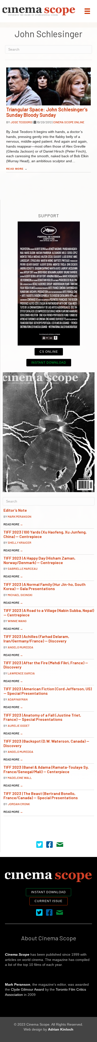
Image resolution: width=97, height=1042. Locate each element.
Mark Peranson (19, 516)
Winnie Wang (17, 621)
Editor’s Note (15, 510)
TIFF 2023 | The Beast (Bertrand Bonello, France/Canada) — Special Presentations (40, 795)
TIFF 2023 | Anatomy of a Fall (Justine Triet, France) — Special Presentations (42, 717)
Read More (16, 168)
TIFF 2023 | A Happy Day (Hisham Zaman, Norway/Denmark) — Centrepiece (39, 560)
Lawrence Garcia (21, 673)
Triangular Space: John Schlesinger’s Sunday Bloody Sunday (47, 112)
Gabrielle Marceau (23, 568)
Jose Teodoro (21, 122)
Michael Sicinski (20, 595)
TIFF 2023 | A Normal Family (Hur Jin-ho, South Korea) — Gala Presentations (44, 586)
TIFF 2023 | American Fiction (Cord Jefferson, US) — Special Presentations (47, 690)
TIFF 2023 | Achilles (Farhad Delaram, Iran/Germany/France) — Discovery (36, 638)
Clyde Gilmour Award (27, 989)
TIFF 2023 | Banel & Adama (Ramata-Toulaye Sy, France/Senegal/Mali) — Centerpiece (46, 769)
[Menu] (87, 11)
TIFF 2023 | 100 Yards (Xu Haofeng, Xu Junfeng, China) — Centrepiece (45, 534)
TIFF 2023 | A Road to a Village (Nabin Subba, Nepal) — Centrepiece (48, 612)
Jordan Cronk (19, 804)
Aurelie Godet (19, 725)
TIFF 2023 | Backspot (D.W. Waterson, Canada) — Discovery (46, 743)
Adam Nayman (18, 699)
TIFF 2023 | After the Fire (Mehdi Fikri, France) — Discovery (45, 664)
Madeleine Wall (20, 777)
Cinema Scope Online (68, 122)
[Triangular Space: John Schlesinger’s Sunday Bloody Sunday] (48, 86)
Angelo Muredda (20, 647)
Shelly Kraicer (19, 542)
